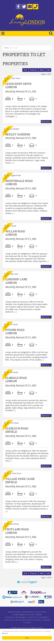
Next (41, 70)
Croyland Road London (17, 530)
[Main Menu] (3, 33)
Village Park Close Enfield (20, 480)
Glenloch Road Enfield (16, 429)
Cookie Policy (9, 620)
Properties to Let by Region (38, 617)
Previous (33, 70)
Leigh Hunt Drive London (18, 85)
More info (5, 633)
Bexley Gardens (17, 134)
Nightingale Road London (19, 182)
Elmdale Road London (16, 379)
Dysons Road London (15, 331)
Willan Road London (15, 232)
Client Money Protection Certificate (28, 620)
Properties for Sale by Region (15, 617)
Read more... (46, 121)
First (25, 70)
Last (48, 70)
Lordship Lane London (16, 280)
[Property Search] (51, 33)
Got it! (27, 638)
